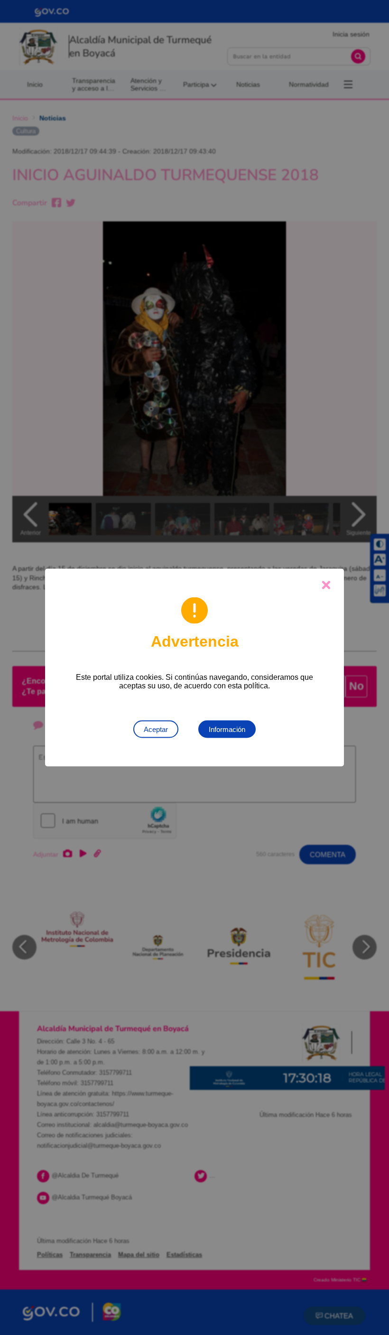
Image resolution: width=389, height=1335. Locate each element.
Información (227, 729)
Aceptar (156, 729)
